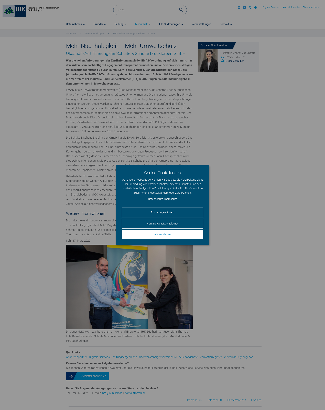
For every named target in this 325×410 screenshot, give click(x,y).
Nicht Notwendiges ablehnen (162, 223)
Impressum (170, 199)
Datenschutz (155, 199)
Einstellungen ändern (162, 212)
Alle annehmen (162, 234)
